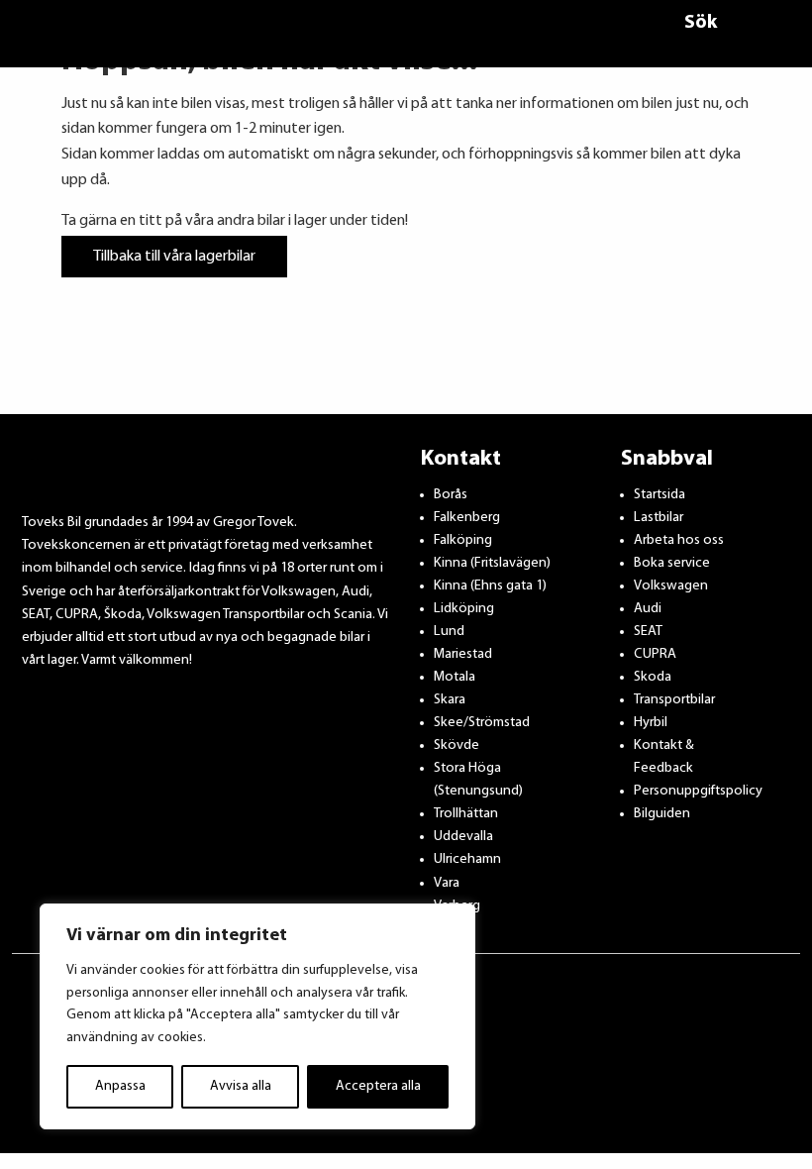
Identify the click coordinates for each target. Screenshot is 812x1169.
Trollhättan (466, 813)
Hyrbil (650, 722)
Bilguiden (662, 813)
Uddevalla (463, 836)
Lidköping (464, 608)
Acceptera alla (378, 1086)
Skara (449, 699)
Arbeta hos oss (679, 540)
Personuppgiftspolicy (698, 791)
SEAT (648, 631)
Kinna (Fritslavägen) (492, 563)
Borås (450, 494)
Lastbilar (658, 517)
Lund (449, 631)
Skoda (652, 677)
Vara (446, 883)
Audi (647, 608)
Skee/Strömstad (482, 722)
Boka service (672, 563)
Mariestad (463, 654)
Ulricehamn (467, 859)
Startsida (659, 494)
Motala (454, 677)
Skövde (456, 745)
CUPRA (655, 654)
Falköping (463, 540)
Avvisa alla (240, 1086)
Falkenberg (467, 517)
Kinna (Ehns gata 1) (490, 586)
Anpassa (120, 1086)
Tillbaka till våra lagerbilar (174, 257)
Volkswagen (671, 586)
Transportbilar (674, 699)
